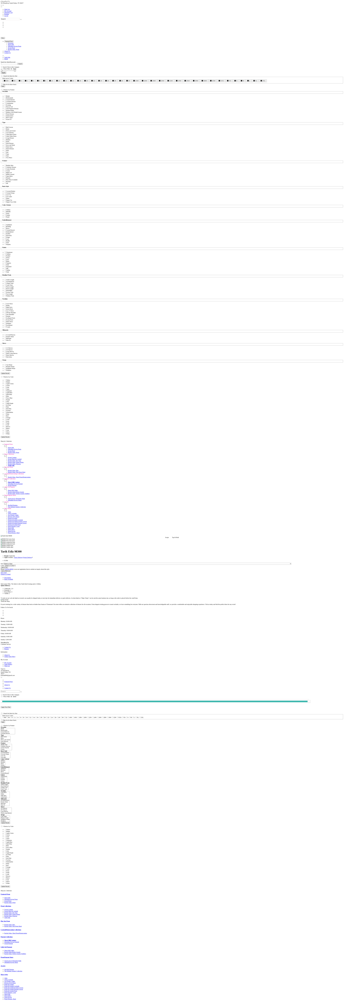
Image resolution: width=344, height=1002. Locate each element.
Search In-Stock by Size (10, 76)
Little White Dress (11, 136)
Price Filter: (7, 69)
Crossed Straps (10, 193)
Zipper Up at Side (11, 202)
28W (196, 81)
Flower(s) (9, 235)
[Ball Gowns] (5, 737)
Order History (8, 664)
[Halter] (5, 794)
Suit (7, 152)
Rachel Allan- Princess (14, 464)
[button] (8, 41)
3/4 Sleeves (9, 350)
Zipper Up (9, 200)
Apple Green (10, 383)
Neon (7, 213)
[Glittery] (3, 760)
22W (171, 81)
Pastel (7, 217)
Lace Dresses (10, 132)
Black (7, 428)
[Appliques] (5, 768)
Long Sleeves (10, 351)
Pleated (8, 178)
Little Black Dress (11, 134)
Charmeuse (9, 252)
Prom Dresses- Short (14, 533)
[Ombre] (3, 765)
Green (8, 385)
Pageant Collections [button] (7, 937)
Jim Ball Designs (12, 505)
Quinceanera (9, 116)
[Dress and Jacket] (5, 740)
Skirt (7, 150)
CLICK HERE (9, 569)
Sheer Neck (9, 321)
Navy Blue (9, 398)
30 (122, 81)
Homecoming (10, 110)
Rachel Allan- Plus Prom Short (16, 472)
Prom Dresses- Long (14, 526)
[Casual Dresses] (8, 732)
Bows (7, 228)
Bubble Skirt (9, 165)
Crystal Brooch (10, 230)
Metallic (8, 211)
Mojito (8, 382)
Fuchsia (8, 410)
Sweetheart (9, 325)
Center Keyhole (10, 169)
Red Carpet (9, 117)
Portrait (8, 316)
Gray (7, 430)
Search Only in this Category (11, 67)
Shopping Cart (8, 12)
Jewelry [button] (3, 966)
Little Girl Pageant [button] (6, 947)
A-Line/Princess (10, 335)
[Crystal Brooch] (5, 773)
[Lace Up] (5, 756)
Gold (7, 425)
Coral (7, 419)
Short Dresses (10, 148)
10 (52, 81)
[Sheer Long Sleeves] (6, 813)
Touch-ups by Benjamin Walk (16, 498)
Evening (8, 105)
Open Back (9, 176)
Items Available (8, 579)
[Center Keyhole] (6, 748)
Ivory (7, 421)
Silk (7, 268)
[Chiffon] (4, 778)
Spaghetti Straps (10, 368)
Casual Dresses (10, 99)
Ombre (8, 215)
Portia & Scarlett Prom (14, 525)
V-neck (8, 327)
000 (7, 81)
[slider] (309, 701)
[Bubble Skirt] (6, 745)
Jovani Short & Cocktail (15, 459)
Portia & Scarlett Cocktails (15, 520)
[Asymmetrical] (4, 786)
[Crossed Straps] (5, 754)
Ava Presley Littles (13, 515)
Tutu (7, 156)
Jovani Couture (12, 457)
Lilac (7, 401)
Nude (7, 423)
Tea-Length (9, 294)
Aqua (7, 389)
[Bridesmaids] (8, 730)
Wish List (7, 9)
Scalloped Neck (10, 318)
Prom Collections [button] (6, 906)
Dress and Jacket (11, 131)
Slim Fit (8, 340)
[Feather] (4, 779)
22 (94, 81)
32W (213, 81)
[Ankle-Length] (4, 784)
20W (162, 81)
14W (136, 81)
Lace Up (8, 195)
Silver (7, 432)
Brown (8, 426)
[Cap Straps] (5, 816)
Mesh (7, 261)
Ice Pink (8, 405)
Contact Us (7, 647)
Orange (8, 417)
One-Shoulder (10, 314)
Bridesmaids (9, 98)
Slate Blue (9, 394)
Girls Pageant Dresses (12, 108)
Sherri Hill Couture (14, 482)
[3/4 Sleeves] (6, 810)
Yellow (8, 380)
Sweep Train (9, 292)
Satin (7, 265)
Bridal (8, 96)
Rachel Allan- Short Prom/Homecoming (19, 477)
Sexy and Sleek (10, 145)
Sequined (8, 266)
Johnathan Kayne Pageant (15, 484)
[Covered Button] (5, 753)
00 (14, 81)
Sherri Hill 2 (11, 529)
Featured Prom (8, 681)
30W (205, 81)
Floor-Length (10, 287)
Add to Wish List (5, 571)
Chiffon (8, 254)
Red (7, 416)
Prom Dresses (10, 114)
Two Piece (9, 157)
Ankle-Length (10, 280)
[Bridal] (8, 729)
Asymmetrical (10, 281)
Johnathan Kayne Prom (14, 449)
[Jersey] (4, 781)
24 (101, 81)
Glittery (8, 210)
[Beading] (5, 770)
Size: (2, 564)
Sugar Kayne (11, 531)
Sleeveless (9, 357)
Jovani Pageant (12, 485)
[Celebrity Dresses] (6, 746)
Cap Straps (9, 365)
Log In (6, 16)
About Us (7, 655)
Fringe (8, 237)
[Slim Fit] (5, 805)
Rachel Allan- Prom (13, 452)
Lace (7, 239)
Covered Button (10, 191)
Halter (8, 305)
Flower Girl (9, 107)
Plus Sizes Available (11, 180)
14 (66, 81)
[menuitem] (173, 9)
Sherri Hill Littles (13, 490)
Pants (7, 141)
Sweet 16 (8, 119)
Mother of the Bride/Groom (14, 112)
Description (7, 577)
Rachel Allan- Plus (13, 470)
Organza (8, 263)
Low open (9, 196)
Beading (8, 226)
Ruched (8, 181)
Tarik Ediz (11, 465)
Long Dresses (10, 138)
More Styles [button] (4, 974)
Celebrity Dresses (11, 167)
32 (129, 81)
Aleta (9, 512)
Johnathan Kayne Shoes (15, 500)
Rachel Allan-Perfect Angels (16, 492)
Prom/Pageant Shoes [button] (7, 957)
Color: (3, 565)
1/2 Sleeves (9, 348)
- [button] (5, 446)
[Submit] (21, 19)
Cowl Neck (9, 303)
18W (154, 81)
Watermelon (9, 412)
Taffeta (8, 270)
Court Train (9, 285)
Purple (8, 400)
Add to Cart (4, 567)
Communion (9, 103)
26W (188, 81)
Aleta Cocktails (12, 513)
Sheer (7, 198)
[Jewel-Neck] (5, 797)
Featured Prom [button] (5, 894)
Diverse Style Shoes (13, 516)
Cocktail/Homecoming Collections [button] (11, 930)
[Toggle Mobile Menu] (1, 677)
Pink (7, 407)
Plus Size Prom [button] (5, 921)
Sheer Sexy (9, 147)
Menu (2, 38)
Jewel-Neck (9, 309)
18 (80, 81)
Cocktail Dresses (11, 101)
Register (6, 14)
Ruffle (8, 241)
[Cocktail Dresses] (8, 733)
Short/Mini (9, 290)
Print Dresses (10, 143)
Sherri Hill (11, 447)
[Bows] (5, 771)
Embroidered (9, 232)
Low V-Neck (10, 311)
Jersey (8, 257)
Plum (7, 414)
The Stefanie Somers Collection (17, 507)
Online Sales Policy (9, 656)
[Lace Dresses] (5, 741)
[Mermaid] (5, 803)
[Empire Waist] (5, 802)
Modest (8, 140)
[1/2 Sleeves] (6, 808)
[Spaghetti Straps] (5, 819)
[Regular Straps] (5, 818)
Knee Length (10, 288)
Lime (7, 387)
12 (59, 81)
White (8, 434)
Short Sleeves (10, 355)
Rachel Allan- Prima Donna (16, 462)
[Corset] (6, 749)
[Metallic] (3, 762)
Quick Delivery (27, 557)
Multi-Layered (10, 174)
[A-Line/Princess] (5, 800)
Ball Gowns (9, 127)
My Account (7, 11)
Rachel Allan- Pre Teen (14, 460)
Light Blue (9, 392)
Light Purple (9, 403)
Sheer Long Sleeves (11, 353)
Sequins (8, 244)
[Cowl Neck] (5, 792)
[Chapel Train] (4, 787)
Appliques (9, 224)
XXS (222, 81)
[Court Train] (4, 789)
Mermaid (8, 338)
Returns (6, 649)
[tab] (173, 448)
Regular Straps (10, 366)
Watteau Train (10, 296)
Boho (7, 129)
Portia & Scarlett (12, 518)
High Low (9, 172)
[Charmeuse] (4, 776)
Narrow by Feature (9, 90)
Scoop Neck (9, 320)
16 (73, 81)
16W (145, 81)
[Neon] (3, 764)
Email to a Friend (5, 574)
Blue (7, 396)
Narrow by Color (8, 377)
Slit (7, 183)
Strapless (8, 323)
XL (256, 81)
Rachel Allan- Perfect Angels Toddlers (19, 493)
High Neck (9, 307)
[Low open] (5, 757)
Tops (7, 154)
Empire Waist (10, 336)
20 (87, 81)
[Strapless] (5, 821)
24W (179, 81)
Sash (7, 242)
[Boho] (5, 738)
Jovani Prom (11, 451)
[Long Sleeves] (6, 811)
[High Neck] (5, 795)
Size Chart (4, 572)
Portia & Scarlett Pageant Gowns (17, 523)
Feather (8, 233)
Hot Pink (8, 408)
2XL (263, 81)
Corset (8, 171)
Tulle (7, 272)
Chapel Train (9, 283)
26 (108, 81)
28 (115, 81)
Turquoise (9, 391)
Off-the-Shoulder (11, 312)
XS (230, 81)
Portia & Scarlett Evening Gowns (17, 521)
